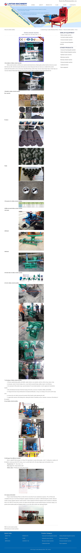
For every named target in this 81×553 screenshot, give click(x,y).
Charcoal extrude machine (68, 29)
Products (60, 29)
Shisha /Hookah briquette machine (68, 52)
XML (47, 549)
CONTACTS (73, 4)
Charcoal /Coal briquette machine (68, 49)
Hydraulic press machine (66, 54)
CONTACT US (25, 540)
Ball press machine (64, 57)
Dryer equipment (64, 67)
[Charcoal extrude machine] (12, 528)
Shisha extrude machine (65, 35)
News (6, 538)
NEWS (64, 4)
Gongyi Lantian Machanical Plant (51, 29)
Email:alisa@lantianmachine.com (68, 1)
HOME (33, 4)
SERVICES (7, 540)
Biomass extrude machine (66, 59)
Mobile (49, 549)
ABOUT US (7, 535)
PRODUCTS (49, 4)
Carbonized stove (64, 64)
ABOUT (41, 4)
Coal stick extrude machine (12, 527)
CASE (56, 4)
